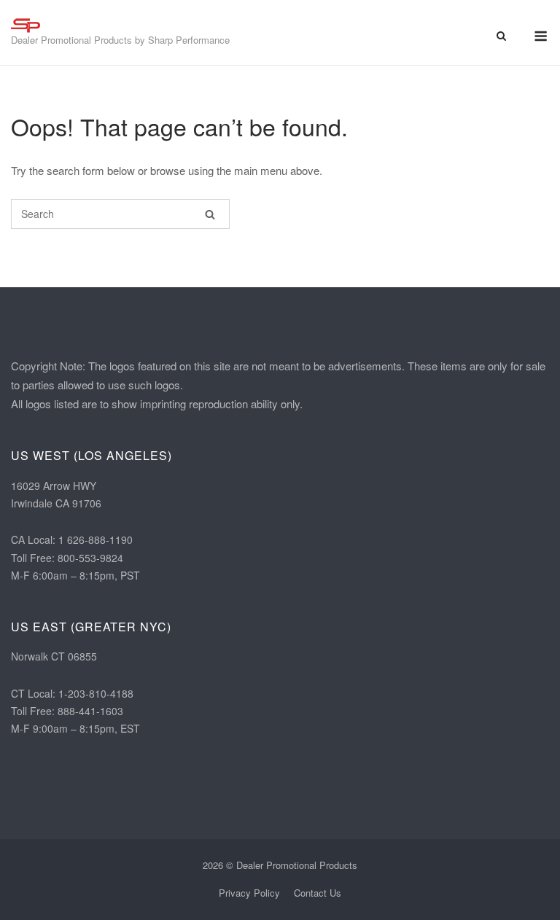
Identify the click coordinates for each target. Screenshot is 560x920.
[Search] (210, 214)
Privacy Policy (249, 893)
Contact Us (317, 893)
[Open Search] (501, 37)
